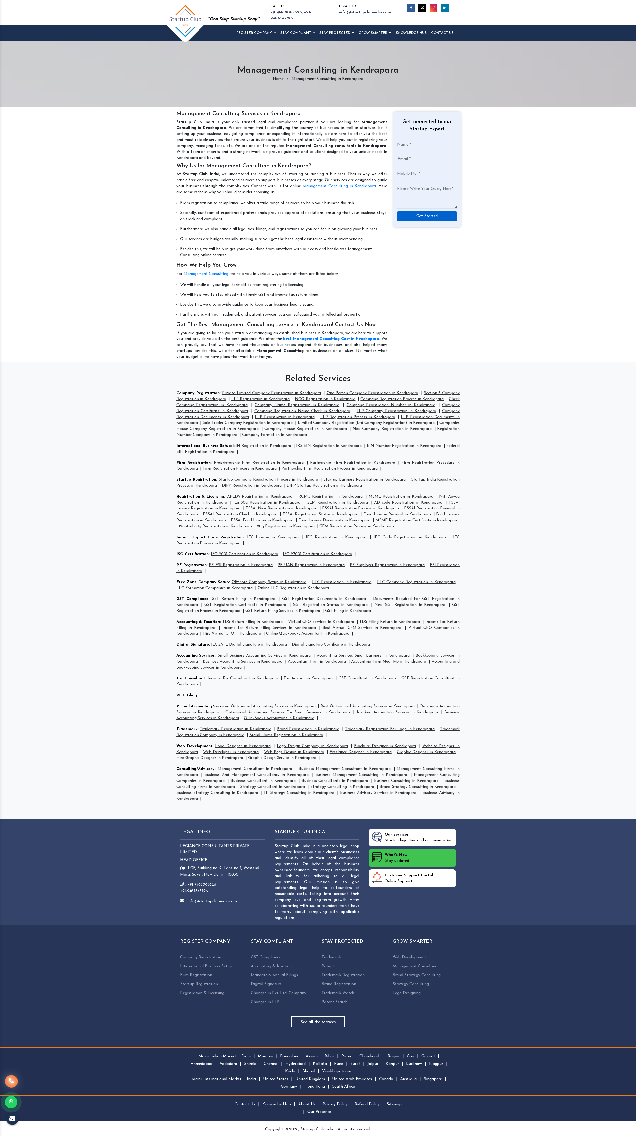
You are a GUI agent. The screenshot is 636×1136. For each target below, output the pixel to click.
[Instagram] (433, 8)
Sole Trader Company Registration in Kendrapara (248, 423)
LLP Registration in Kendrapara (260, 399)
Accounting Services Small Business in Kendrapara (363, 656)
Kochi (290, 1071)
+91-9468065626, (286, 12)
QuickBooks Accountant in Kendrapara (279, 718)
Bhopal (308, 1071)
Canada (386, 1079)
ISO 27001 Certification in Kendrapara (317, 554)
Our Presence (319, 1112)
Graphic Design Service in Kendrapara (282, 758)
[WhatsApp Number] (11, 1102)
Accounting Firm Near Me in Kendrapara (388, 662)
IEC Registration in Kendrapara (336, 537)
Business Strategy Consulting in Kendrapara (217, 793)
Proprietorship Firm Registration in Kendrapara (259, 463)
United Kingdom (310, 1079)
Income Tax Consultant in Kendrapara (243, 678)
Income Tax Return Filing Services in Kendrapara (269, 628)
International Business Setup (203, 446)
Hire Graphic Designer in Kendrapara (209, 758)
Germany (289, 1087)
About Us (307, 1104)
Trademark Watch (338, 993)
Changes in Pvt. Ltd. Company (278, 993)
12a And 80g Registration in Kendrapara (215, 526)
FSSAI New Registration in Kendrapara (281, 508)
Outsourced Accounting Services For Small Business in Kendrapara (287, 712)
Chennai (271, 1064)
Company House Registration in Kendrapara (305, 429)
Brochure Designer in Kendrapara (385, 746)
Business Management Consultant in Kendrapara (344, 769)
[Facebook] (411, 8)
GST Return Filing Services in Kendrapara (282, 611)
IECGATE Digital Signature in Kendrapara (249, 645)
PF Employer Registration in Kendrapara (387, 565)
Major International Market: (217, 1079)
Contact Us (442, 33)
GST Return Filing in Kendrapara (243, 599)
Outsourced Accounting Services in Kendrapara (273, 706)
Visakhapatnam (336, 1071)
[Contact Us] (11, 1084)
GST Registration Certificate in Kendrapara (245, 605)
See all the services (318, 1022)
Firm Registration (193, 463)
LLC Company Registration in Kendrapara (416, 582)
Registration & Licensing (200, 497)
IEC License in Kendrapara (273, 537)
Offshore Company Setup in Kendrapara (269, 582)
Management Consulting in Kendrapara (339, 186)
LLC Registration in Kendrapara (341, 582)
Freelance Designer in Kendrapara (361, 752)
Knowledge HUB (411, 33)
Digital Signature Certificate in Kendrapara (331, 645)
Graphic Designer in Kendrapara (426, 752)
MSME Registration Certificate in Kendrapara (416, 520)
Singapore (433, 1079)
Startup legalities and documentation (418, 837)
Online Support (409, 878)
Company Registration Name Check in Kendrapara (302, 411)
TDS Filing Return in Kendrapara (389, 622)
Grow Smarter (373, 33)
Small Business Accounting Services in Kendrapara (264, 656)
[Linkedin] (445, 8)
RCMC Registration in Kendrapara (330, 497)
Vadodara (228, 1064)
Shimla (250, 1064)
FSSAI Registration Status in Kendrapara (320, 514)
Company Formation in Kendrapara (274, 435)
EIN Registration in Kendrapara (262, 446)
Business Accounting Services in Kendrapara (242, 662)
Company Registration (198, 393)
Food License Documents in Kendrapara (334, 520)
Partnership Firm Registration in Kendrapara (352, 463)
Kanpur (392, 1064)
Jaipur (372, 1064)
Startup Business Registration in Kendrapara (364, 480)
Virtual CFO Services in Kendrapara (321, 622)
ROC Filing (186, 695)
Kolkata (320, 1064)
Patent (328, 966)
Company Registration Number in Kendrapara (391, 405)
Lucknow (414, 1064)
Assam (312, 1056)
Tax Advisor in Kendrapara (308, 678)
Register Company (254, 33)
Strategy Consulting (411, 984)
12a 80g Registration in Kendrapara (266, 503)
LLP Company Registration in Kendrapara (396, 411)
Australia (408, 1079)
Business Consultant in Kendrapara (263, 781)
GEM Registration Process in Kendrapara (356, 526)
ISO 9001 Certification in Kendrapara (244, 554)
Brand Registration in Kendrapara (308, 729)
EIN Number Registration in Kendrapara (404, 446)
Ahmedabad (201, 1064)
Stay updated (397, 858)
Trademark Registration (343, 975)
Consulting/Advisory (195, 769)
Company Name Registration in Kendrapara (297, 405)
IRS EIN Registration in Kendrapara (329, 446)
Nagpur (436, 1064)
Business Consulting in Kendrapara (406, 781)
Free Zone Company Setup (202, 582)
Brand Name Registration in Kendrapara (286, 735)
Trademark (187, 729)
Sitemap (394, 1104)
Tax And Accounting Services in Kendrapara (397, 712)
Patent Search (334, 1002)
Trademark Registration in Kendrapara (235, 729)
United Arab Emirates (352, 1079)
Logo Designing (407, 993)
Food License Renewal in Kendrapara (397, 514)
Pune (338, 1064)
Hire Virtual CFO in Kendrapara (232, 634)
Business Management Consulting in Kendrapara (361, 775)
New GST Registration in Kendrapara (409, 605)
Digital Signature (192, 645)
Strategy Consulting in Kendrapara (342, 787)
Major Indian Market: (218, 1056)
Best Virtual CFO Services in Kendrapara (362, 628)
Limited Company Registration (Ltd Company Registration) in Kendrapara (366, 423)
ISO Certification (192, 554)
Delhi (246, 1056)
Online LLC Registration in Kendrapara (293, 588)
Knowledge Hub (276, 1104)
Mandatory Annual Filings (274, 975)
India (251, 1079)
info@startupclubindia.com (365, 12)
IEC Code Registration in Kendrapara (410, 537)
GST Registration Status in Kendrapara (330, 605)
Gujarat (428, 1056)
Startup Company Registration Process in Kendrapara (268, 480)
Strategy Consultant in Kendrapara (272, 787)
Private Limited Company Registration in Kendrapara (271, 393)
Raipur (394, 1056)
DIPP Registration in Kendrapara (252, 486)
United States (275, 1079)
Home (278, 79)
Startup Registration (196, 480)
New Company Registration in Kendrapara (392, 429)
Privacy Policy (335, 1104)
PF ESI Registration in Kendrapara (241, 565)
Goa (410, 1056)
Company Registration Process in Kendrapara (402, 399)
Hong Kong (314, 1087)
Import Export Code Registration (210, 537)
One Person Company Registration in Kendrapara (372, 393)
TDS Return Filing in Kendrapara (252, 622)
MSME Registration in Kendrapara (401, 497)
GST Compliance (192, 599)
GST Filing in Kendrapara (348, 611)
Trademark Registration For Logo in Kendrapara (390, 729)
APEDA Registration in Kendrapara (259, 497)
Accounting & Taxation (198, 622)
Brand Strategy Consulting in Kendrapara (418, 787)
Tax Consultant (190, 678)
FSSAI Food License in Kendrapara (262, 520)
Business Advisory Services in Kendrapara (378, 793)
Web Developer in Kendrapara (231, 752)
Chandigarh (369, 1056)
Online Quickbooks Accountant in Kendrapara (307, 634)
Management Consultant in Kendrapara (255, 769)
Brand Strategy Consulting (417, 975)
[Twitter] (422, 8)
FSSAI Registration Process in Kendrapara (360, 508)
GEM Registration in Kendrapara (337, 503)
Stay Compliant (296, 33)
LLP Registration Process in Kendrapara (357, 417)
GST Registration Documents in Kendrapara (324, 599)
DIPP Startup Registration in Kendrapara (324, 486)
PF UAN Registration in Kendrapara (311, 565)
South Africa (343, 1087)
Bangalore (289, 1056)
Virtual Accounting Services (202, 706)
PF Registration (191, 565)
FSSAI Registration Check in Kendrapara (240, 514)
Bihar (329, 1056)
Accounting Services (195, 656)
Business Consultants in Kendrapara (335, 781)
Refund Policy (367, 1104)
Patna (346, 1056)
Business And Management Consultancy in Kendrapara (256, 775)
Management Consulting (206, 274)
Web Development (194, 746)
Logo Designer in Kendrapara (242, 746)
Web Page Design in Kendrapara (294, 752)
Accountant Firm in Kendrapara (317, 662)
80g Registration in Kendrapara (286, 526)
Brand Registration (339, 984)
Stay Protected (335, 33)
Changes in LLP (265, 1002)
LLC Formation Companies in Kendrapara (214, 588)
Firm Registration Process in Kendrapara (240, 469)
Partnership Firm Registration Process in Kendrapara (329, 469)
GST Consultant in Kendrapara (367, 678)
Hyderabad (295, 1064)
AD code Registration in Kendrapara (408, 503)
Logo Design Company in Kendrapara (312, 746)
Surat (355, 1064)
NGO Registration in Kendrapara (325, 399)
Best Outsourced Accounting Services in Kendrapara (368, 706)
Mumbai (265, 1056)
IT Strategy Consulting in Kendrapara (299, 793)
